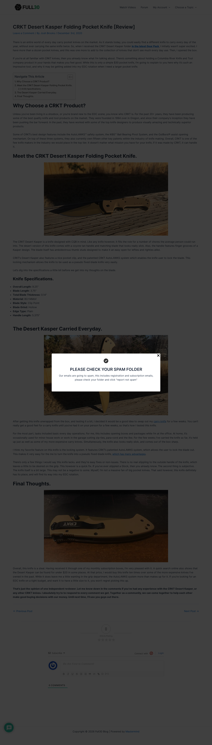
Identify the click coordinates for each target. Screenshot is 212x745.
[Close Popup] (158, 356)
